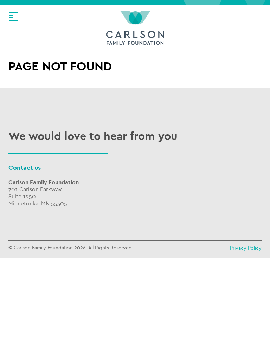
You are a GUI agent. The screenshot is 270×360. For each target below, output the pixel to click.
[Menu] (13, 16)
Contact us (24, 168)
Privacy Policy (246, 248)
